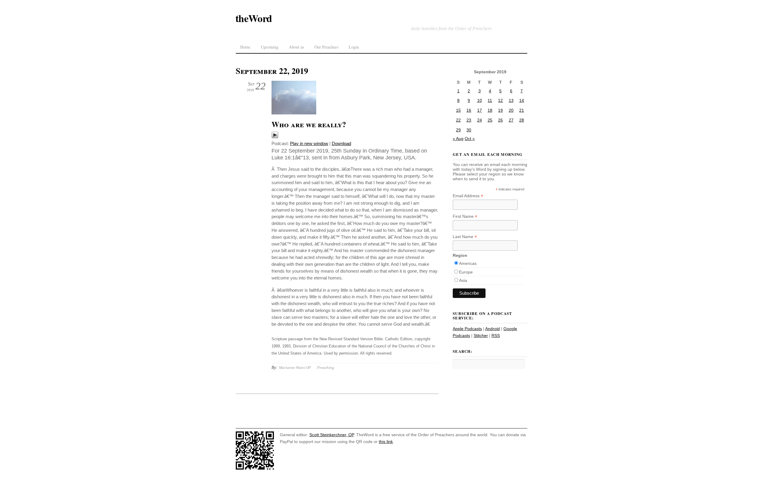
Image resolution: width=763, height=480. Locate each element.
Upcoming (269, 47)
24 (479, 120)
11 (490, 100)
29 (458, 130)
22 (458, 120)
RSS (495, 335)
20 (511, 110)
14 (521, 100)
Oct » (470, 138)
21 (521, 110)
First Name (465, 216)
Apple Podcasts (467, 328)
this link (386, 441)
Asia (463, 280)
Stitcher (481, 335)
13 (511, 100)
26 (500, 120)
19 (500, 110)
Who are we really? (309, 124)
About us (296, 47)
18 (490, 110)
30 (468, 130)
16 (468, 110)
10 (479, 100)
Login (354, 47)
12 (500, 100)
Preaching (325, 367)
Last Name (465, 237)
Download (341, 143)
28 (521, 120)
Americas (468, 263)
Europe (466, 272)
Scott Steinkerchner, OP (331, 434)
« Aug (458, 138)
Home (245, 47)
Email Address (468, 196)
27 (511, 120)
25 (490, 120)
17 (479, 110)
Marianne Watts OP (295, 367)
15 (458, 110)
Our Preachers (326, 47)
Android (492, 328)
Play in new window (309, 143)
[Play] (275, 136)
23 (468, 120)
